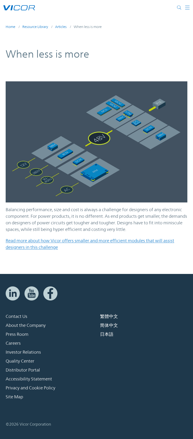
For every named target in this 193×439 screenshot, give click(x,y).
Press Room (17, 334)
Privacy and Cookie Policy (30, 387)
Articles (61, 27)
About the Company (26, 325)
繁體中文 (109, 316)
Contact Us (16, 316)
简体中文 (109, 325)
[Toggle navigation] (185, 7)
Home (10, 27)
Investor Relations (23, 352)
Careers (13, 343)
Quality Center (20, 361)
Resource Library (35, 27)
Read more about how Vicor (34, 240)
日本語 (106, 334)
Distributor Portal (23, 369)
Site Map (14, 396)
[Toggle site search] (179, 7)
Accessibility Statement (29, 378)
